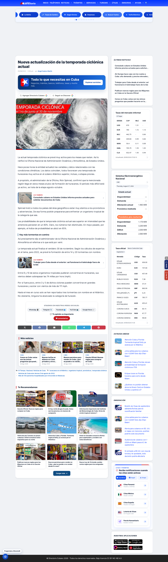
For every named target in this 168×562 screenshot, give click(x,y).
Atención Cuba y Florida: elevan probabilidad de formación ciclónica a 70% (137, 364)
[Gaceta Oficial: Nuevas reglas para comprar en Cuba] (30, 398)
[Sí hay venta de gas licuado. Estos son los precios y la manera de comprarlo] (61, 398)
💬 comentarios (62, 318)
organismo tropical (75, 370)
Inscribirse (122, 477)
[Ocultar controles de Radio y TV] (166, 258)
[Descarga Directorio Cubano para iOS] (121, 543)
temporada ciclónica (99, 370)
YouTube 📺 (74, 310)
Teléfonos (55, 3)
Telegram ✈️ (47, 310)
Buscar (146, 3)
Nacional (29, 370)
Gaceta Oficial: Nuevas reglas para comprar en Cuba (30, 410)
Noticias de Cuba (39, 370)
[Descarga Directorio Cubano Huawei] (135, 549)
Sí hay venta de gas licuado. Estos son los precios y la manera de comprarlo (60, 411)
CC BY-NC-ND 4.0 (114, 558)
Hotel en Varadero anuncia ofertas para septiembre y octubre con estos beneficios (92, 437)
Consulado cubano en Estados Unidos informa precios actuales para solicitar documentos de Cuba (131, 67)
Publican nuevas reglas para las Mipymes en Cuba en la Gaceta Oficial (29, 464)
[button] (166, 264)
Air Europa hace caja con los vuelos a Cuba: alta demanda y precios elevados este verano (131, 75)
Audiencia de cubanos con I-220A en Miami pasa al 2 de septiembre (136, 442)
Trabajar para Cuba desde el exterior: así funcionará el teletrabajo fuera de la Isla (132, 83)
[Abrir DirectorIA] (5, 556)
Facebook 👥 (60, 310)
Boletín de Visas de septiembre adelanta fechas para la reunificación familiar (137, 408)
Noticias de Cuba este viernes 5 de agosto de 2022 (36, 373)
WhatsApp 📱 (34, 310)
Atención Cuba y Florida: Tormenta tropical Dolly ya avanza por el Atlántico (61, 437)
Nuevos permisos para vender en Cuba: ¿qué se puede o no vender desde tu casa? (60, 464)
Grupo (144, 477)
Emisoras (126, 3)
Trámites (77, 3)
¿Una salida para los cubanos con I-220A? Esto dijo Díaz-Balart (136, 353)
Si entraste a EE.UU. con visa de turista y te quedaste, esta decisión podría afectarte (137, 453)
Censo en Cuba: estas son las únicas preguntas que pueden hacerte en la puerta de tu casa (130, 100)
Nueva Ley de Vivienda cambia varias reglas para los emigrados (91, 463)
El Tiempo (21, 370)
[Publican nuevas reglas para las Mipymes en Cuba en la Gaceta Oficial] (30, 452)
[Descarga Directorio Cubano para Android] (135, 543)
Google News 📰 (88, 310)
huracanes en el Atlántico (59, 370)
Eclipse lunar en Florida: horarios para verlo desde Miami (135, 376)
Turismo (104, 3)
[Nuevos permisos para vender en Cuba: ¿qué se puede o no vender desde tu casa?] (61, 452)
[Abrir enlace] (119, 341)
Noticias (65, 3)
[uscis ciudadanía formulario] (119, 441)
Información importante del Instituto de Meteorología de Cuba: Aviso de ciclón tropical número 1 (92, 411)
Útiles (115, 3)
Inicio (45, 3)
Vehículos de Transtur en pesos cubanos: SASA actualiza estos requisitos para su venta (28, 437)
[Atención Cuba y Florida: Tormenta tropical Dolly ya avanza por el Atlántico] (61, 425)
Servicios (91, 3)
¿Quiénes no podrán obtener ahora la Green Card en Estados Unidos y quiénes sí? (137, 387)
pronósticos (87, 370)
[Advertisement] (84, 39)
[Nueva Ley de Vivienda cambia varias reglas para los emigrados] (92, 452)
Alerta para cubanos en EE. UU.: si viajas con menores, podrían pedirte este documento (137, 431)
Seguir (133, 477)
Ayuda (138, 3)
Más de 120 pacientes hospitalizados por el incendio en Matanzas (41, 376)
